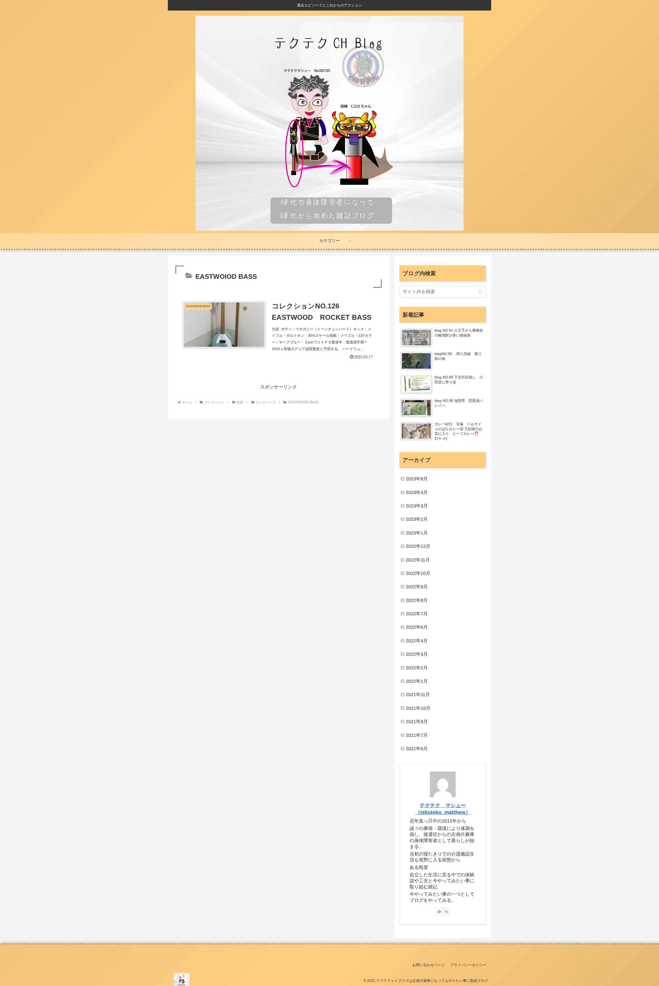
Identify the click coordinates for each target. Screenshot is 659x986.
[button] (480, 292)
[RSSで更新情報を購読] (446, 911)
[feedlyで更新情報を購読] (439, 911)
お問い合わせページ (428, 965)
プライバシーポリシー (468, 965)
